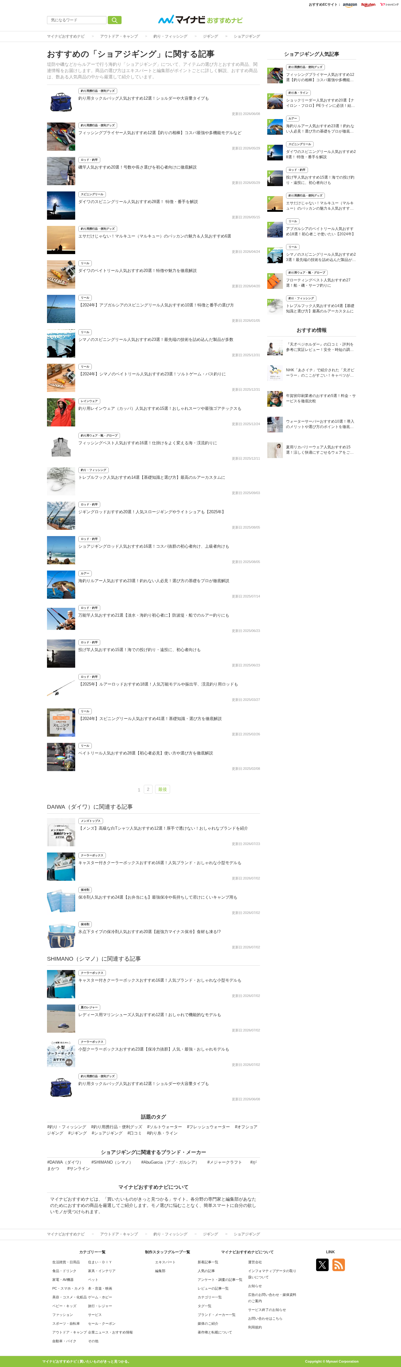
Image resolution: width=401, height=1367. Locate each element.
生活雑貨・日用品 (66, 1262)
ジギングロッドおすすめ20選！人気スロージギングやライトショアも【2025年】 (152, 511)
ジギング (210, 36)
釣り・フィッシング (170, 36)
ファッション (62, 1315)
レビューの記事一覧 (213, 1288)
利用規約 (255, 1327)
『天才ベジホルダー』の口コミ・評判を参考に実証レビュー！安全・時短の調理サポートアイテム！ (320, 347)
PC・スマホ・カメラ (68, 1288)
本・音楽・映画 (100, 1288)
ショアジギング (247, 36)
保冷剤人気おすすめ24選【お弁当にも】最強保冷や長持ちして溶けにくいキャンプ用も (157, 897)
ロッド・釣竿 (89, 159)
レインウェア (89, 401)
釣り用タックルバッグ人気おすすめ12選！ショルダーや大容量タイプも (143, 98)
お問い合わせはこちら (265, 1318)
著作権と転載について (215, 1332)
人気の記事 (206, 1271)
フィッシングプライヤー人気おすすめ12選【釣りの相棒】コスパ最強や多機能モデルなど (160, 132)
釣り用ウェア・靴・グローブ (99, 435)
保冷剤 (85, 889)
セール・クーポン (102, 1323)
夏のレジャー (89, 1007)
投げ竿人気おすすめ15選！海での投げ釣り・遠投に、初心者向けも (139, 649)
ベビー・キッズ (64, 1306)
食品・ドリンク (64, 1271)
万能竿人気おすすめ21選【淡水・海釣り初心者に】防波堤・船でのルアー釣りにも (153, 615)
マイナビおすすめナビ (66, 36)
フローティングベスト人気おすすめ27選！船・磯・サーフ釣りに (318, 283)
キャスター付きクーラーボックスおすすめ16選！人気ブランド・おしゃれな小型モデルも (160, 862)
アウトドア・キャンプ (119, 36)
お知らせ (255, 1286)
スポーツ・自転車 (66, 1323)
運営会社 (255, 1262)
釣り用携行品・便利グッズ (98, 90)
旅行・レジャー (100, 1306)
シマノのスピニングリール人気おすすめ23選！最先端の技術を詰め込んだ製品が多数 (155, 339)
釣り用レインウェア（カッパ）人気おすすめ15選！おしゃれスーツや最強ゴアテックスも (160, 408)
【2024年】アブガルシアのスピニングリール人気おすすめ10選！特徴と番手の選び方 (156, 305)
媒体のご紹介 (208, 1323)
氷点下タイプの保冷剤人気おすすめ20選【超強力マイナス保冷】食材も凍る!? (149, 931)
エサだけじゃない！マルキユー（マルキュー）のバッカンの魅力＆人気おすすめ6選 (154, 236)
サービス (95, 1315)
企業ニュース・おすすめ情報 (110, 1332)
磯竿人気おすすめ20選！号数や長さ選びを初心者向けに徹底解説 (137, 167)
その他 (93, 1341)
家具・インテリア (102, 1271)
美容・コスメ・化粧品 (69, 1297)
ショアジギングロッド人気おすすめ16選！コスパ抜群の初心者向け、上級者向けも (153, 546)
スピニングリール (92, 194)
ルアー (85, 573)
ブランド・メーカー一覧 (217, 1315)
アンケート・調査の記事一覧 (220, 1279)
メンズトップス (91, 820)
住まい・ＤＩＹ (100, 1262)
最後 (162, 789)
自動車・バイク (64, 1341)
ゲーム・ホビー (100, 1297)
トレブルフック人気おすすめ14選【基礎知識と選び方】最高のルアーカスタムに (151, 477)
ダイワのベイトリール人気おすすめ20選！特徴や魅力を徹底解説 (137, 270)
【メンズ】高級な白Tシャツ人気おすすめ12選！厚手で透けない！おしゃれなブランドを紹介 (163, 828)
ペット (93, 1279)
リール (85, 263)
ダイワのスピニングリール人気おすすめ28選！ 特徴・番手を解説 (138, 201)
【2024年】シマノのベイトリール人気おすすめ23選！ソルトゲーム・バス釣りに (152, 374)
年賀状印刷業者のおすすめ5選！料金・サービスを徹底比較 (321, 398)
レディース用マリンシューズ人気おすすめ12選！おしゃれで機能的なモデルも (149, 1014)
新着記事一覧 (208, 1262)
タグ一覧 (204, 1306)
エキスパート (165, 1262)
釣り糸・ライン (298, 92)
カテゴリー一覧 (210, 1297)
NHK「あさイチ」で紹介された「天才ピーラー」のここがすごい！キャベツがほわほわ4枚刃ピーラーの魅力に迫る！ (320, 373)
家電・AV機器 (63, 1279)
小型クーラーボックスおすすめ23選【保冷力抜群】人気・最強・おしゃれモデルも (153, 1049)
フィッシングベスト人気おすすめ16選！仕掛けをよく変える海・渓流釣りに (147, 443)
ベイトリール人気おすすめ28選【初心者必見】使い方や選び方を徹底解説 (145, 753)
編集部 (160, 1271)
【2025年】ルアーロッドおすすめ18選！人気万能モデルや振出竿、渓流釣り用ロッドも (158, 684)
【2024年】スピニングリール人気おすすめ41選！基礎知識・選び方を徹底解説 (150, 718)
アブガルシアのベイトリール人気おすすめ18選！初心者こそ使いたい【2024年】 (321, 231)
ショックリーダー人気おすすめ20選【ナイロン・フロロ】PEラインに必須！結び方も (320, 103)
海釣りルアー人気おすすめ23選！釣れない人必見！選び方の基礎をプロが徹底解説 (153, 580)
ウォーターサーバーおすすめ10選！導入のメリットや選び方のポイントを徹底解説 (320, 424)
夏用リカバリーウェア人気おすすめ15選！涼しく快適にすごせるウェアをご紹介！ (320, 450)
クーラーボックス (92, 855)
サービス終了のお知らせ (267, 1310)
